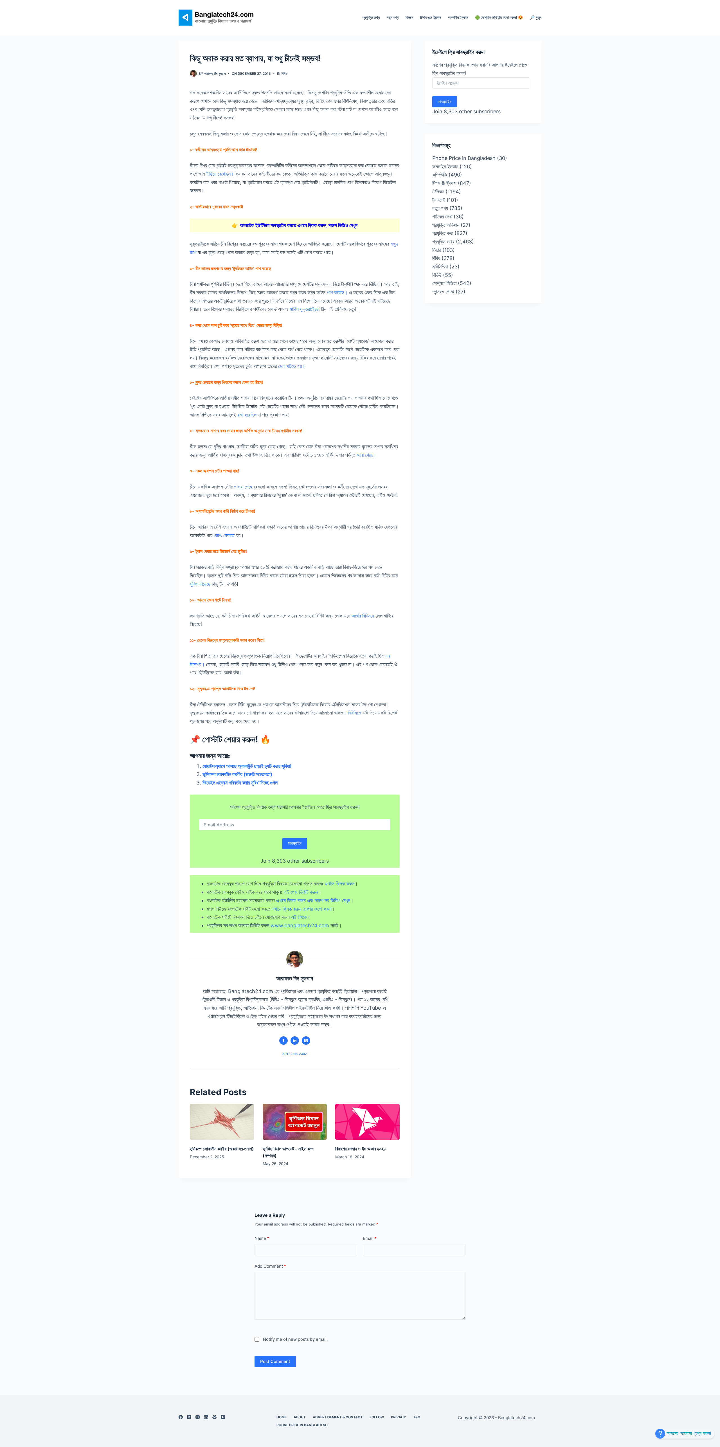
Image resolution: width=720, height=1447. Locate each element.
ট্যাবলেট (438, 200)
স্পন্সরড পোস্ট (443, 292)
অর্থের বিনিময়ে (363, 616)
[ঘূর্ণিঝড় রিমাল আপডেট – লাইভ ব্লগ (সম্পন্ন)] (295, 1122)
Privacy (398, 1417)
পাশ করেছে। (337, 292)
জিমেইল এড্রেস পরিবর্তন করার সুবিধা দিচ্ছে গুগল (240, 783)
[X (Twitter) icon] (306, 1040)
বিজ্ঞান (409, 17)
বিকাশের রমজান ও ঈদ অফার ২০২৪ (360, 1149)
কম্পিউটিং (439, 175)
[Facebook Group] (214, 1417)
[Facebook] (181, 1417)
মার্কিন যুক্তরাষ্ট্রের (304, 309)
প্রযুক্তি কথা (442, 233)
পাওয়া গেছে (243, 487)
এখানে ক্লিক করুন (339, 884)
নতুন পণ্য (393, 17)
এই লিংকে (299, 917)
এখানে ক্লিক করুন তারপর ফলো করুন (302, 909)
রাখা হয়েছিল (246, 415)
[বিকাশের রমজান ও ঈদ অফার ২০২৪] (367, 1122)
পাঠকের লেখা (442, 217)
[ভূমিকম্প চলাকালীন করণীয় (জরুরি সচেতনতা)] (222, 1122)
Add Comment (270, 1266)
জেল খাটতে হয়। (291, 366)
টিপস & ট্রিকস (444, 183)
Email (370, 1238)
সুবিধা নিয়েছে (200, 584)
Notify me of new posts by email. (295, 1339)
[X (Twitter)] (189, 1417)
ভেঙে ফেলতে (224, 535)
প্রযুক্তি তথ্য (371, 17)
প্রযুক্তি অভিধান (445, 225)
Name (262, 1238)
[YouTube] (223, 1417)
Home (281, 1417)
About (300, 1417)
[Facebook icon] (283, 1040)
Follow (377, 1417)
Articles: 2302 (294, 1054)
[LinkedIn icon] (295, 1040)
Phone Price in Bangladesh (464, 158)
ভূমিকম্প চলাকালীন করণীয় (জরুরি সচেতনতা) (237, 774)
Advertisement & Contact (338, 1417)
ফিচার (436, 250)
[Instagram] (197, 1417)
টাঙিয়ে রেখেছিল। (220, 174)
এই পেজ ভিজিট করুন (301, 892)
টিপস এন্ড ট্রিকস (430, 17)
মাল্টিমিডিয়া (440, 267)
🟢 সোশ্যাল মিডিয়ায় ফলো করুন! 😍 (499, 17)
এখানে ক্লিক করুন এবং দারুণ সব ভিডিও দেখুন (313, 900)
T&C (416, 1417)
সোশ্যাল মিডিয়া (444, 283)
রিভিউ (437, 275)
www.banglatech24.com (300, 925)
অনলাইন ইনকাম (458, 17)
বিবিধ (284, 73)
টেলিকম (438, 192)
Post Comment (275, 1361)
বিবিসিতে (354, 713)
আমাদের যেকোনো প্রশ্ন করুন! (688, 1433)
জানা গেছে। (366, 455)
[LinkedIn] (206, 1417)
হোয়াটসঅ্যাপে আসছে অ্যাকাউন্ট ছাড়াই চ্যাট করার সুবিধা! (247, 766)
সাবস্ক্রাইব (295, 843)
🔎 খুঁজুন (535, 17)
